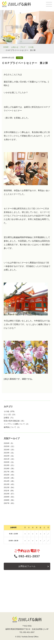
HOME (6, 47)
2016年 (7, 475)
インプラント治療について (14, 424)
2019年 (7, 465)
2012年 (7, 487)
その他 (30, 47)
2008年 (7, 500)
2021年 (7, 459)
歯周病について (10, 427)
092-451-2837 (28, 556)
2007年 (7, 503)
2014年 (7, 481)
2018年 (7, 469)
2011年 (6, 491)
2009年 (7, 497)
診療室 (6, 418)
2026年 (7, 443)
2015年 (7, 478)
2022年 (7, 456)
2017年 (7, 472)
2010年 (7, 494)
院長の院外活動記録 (12, 421)
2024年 (7, 450)
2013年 (7, 484)
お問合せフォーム (27, 566)
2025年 (7, 446)
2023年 (7, 453)
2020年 (7, 462)
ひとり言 (7, 415)
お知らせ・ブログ (18, 47)
